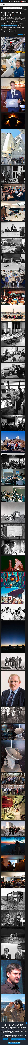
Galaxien (9, 21)
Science (13, 1)
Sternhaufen (4, 29)
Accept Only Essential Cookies (18, 1039)
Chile (23, 17)
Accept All (5, 1039)
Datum (25, 34)
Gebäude (20, 25)
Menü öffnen (5, 4)
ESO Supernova (14, 19)
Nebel (16, 23)
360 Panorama (10, 17)
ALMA (16, 17)
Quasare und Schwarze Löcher (8, 27)
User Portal (18, 1)
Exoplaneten (22, 19)
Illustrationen (4, 23)
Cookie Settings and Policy (14, 1042)
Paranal (20, 23)
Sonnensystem (20, 27)
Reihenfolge (20, 34)
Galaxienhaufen (16, 21)
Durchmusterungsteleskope (8, 31)
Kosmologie (4, 19)
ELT (8, 19)
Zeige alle (3, 17)
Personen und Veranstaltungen (8, 25)
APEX (20, 17)
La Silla (11, 23)
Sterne (10, 29)
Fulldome (3, 21)
